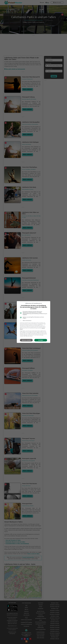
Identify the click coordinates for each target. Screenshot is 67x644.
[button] (33, 321)
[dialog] (33, 322)
